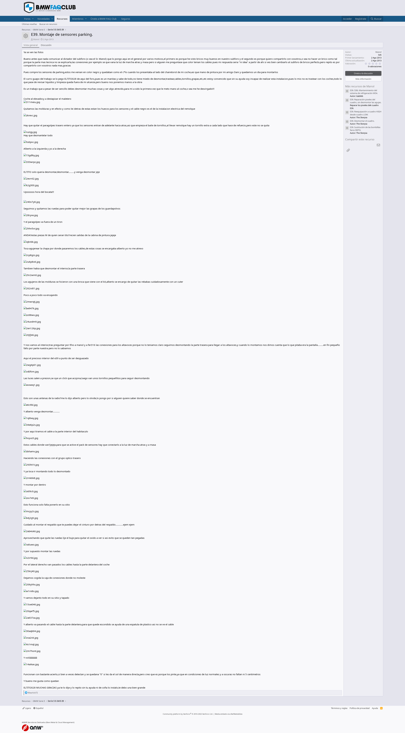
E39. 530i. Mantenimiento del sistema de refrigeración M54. (364, 92)
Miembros (77, 18)
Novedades (43, 18)
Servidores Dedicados (37, 722)
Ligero (28, 708)
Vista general (31, 45)
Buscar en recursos (48, 24)
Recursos (62, 18)
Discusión (46, 45)
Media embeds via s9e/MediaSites (228, 714)
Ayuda (375, 708)
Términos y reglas (339, 708)
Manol (36, 39)
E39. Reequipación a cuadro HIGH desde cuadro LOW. (365, 113)
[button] (33, 19)
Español (39, 708)
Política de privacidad (360, 708)
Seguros (125, 18)
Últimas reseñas (29, 24)
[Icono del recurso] (347, 91)
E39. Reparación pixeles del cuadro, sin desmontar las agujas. (365, 101)
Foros (27, 18)
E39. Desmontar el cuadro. (362, 120)
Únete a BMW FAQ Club (103, 18)
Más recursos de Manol (359, 86)
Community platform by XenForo (188, 714)
